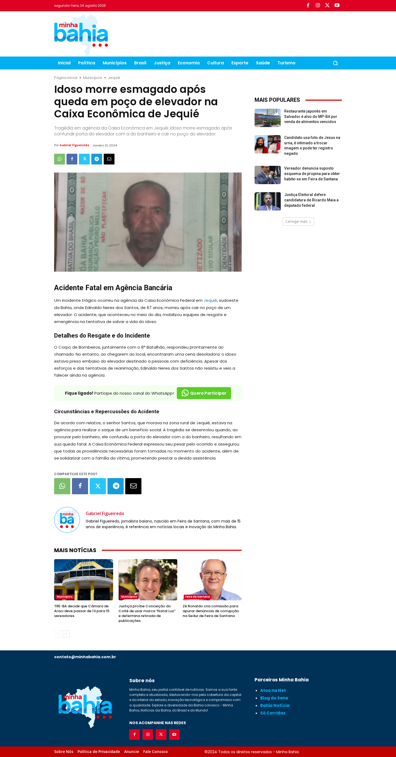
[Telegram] (96, 159)
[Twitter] (327, 5)
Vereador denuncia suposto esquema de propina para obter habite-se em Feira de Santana (312, 173)
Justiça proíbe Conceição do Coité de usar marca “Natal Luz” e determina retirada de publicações (147, 613)
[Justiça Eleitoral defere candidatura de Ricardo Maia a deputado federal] (268, 201)
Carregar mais (296, 221)
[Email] (109, 159)
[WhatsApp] (59, 159)
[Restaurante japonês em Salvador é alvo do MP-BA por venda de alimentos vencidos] (268, 118)
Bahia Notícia (275, 705)
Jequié (114, 77)
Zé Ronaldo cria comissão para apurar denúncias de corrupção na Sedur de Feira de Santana (211, 611)
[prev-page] (57, 633)
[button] (335, 63)
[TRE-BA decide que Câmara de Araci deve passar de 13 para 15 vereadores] (83, 579)
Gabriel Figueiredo (74, 145)
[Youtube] (337, 5)
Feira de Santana (197, 597)
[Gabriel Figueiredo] (67, 520)
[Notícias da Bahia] (81, 35)
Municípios (92, 77)
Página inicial (65, 77)
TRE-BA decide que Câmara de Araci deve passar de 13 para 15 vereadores (81, 611)
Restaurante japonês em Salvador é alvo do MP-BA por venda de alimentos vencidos (310, 116)
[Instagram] (317, 5)
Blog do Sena (274, 698)
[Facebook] (308, 5)
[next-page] (66, 633)
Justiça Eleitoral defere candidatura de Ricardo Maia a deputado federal (311, 199)
